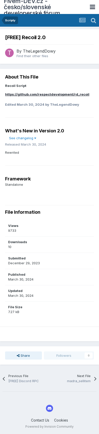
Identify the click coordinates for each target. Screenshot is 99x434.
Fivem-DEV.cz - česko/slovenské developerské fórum (32, 7)
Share (25, 355)
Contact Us (40, 420)
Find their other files (32, 56)
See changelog (21, 138)
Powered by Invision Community (49, 426)
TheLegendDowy (39, 51)
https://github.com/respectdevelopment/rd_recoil (47, 94)
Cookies (61, 420)
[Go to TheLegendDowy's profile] (9, 53)
